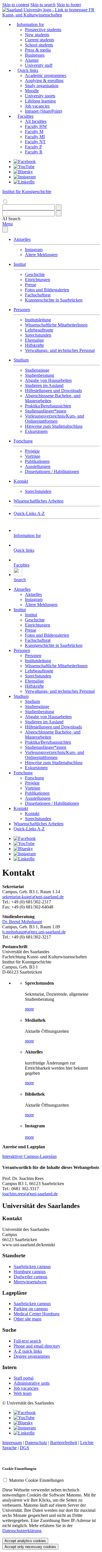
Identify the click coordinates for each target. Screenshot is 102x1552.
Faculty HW (36, 126)
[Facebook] (25, 161)
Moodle (32, 90)
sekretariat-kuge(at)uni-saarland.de (33, 896)
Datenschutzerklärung (21, 1530)
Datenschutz (36, 1442)
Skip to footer (69, 4)
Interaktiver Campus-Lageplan (29, 1156)
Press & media (38, 50)
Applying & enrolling (44, 80)
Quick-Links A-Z (29, 513)
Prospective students (43, 29)
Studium (21, 360)
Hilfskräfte (34, 345)
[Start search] (58, 207)
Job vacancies (37, 106)
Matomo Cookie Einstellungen (36, 1480)
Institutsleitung (38, 319)
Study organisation (41, 85)
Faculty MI (35, 136)
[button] (11, 218)
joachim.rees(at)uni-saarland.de (30, 1193)
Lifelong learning (40, 101)
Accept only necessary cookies (30, 1547)
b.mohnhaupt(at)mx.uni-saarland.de (34, 931)
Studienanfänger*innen (45, 411)
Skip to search (43, 4)
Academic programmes (45, 75)
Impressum (12, 1442)
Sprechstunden (38, 335)
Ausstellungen (37, 466)
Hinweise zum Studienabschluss (53, 426)
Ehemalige (34, 340)
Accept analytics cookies (25, 1541)
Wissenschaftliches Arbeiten (38, 501)
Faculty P (33, 146)
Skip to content (15, 4)
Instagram (33, 249)
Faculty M (34, 131)
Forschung (23, 441)
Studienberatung (39, 375)
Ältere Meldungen (41, 254)
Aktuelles (22, 239)
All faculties (35, 121)
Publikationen (37, 461)
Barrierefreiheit (63, 1442)
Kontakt (21, 481)
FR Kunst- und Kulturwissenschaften (48, 12)
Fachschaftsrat (37, 294)
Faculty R (33, 151)
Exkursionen (36, 431)
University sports (40, 95)
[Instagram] (25, 176)
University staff (38, 65)
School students (39, 44)
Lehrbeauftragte (39, 330)
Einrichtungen (37, 279)
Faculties (25, 116)
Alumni (32, 60)
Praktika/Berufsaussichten (48, 405)
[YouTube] (24, 166)
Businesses (34, 55)
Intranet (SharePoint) (43, 111)
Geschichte (35, 274)
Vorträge (32, 456)
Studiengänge (37, 370)
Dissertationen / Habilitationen (52, 471)
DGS (24, 1447)
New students (37, 34)
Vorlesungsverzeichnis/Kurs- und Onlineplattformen (54, 419)
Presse (30, 284)
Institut (20, 264)
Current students (39, 39)
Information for (30, 24)
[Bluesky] (23, 171)
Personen (22, 309)
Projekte (32, 451)
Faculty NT (35, 141)
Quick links (28, 70)
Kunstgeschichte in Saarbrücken (53, 300)
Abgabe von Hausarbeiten (48, 380)
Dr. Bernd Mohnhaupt (22, 921)
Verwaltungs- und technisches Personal (60, 350)
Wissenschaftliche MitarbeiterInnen (56, 324)
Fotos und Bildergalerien (47, 289)
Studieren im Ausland (44, 385)
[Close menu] (5, 229)
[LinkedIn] (24, 181)
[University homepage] (45, 9)
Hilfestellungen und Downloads (53, 390)
